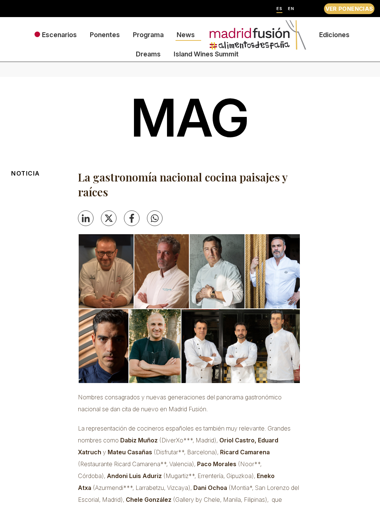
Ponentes (105, 35)
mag (190, 117)
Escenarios (59, 35)
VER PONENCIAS (349, 8)
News (186, 35)
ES (279, 8)
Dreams (148, 54)
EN (291, 8)
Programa (148, 35)
